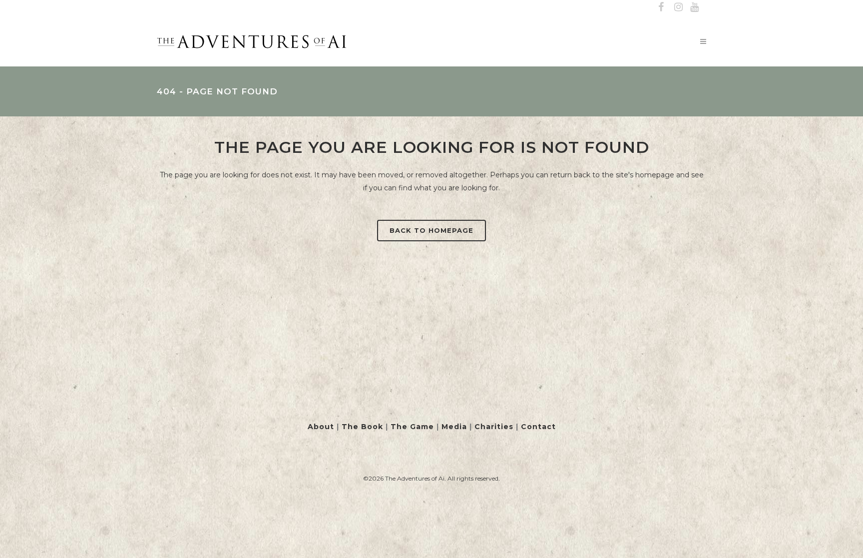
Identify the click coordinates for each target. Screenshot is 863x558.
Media (454, 426)
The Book (362, 426)
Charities (493, 426)
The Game (412, 426)
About (321, 426)
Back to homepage (431, 230)
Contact (538, 426)
